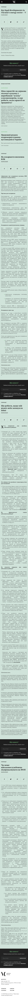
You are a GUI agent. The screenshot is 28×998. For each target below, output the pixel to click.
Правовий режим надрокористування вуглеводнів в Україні (11, 137)
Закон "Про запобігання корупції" (10, 930)
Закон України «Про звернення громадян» (12, 372)
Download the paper (6, 52)
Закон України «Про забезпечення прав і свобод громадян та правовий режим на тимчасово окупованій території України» (14, 726)
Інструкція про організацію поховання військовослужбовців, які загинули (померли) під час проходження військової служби (14, 677)
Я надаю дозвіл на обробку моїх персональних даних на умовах (15, 75)
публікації (3, 153)
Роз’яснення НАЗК (6, 933)
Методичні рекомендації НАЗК (10, 936)
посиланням (23, 509)
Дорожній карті (12, 469)
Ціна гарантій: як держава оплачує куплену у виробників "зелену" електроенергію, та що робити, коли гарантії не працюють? (13, 97)
